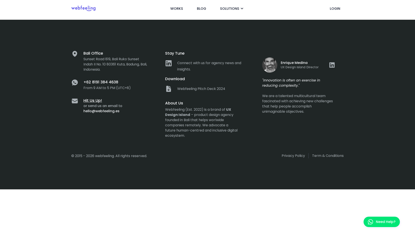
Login (335, 8)
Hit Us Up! (92, 100)
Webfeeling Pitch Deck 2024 (201, 88)
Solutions (229, 8)
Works (176, 8)
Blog (201, 8)
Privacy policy (293, 155)
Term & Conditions (328, 155)
